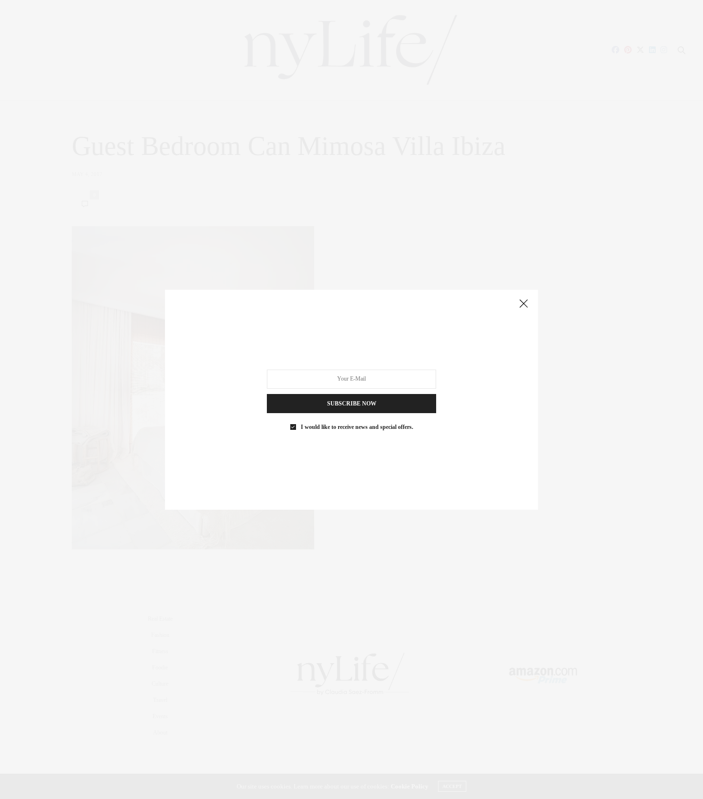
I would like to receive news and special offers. (357, 426)
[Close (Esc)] (523, 304)
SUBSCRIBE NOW (351, 403)
